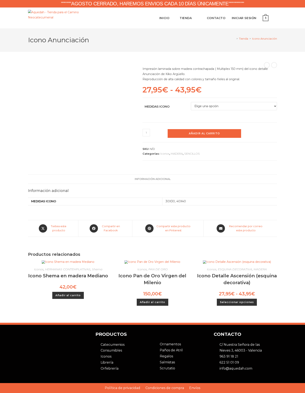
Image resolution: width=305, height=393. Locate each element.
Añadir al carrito (204, 133)
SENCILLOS (192, 153)
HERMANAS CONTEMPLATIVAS (67, 269)
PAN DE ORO (158, 269)
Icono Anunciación (264, 38)
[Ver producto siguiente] (274, 65)
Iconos (164, 153)
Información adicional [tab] (153, 179)
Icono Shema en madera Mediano (68, 276)
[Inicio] (234, 38)
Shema (97, 269)
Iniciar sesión (244, 18)
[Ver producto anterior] (267, 65)
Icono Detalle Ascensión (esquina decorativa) (237, 279)
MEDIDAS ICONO (157, 106)
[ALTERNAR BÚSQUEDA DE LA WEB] (276, 18)
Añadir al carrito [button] (68, 295)
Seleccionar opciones (237, 302)
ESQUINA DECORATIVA (235, 269)
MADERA (177, 153)
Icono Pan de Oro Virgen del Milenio (152, 279)
